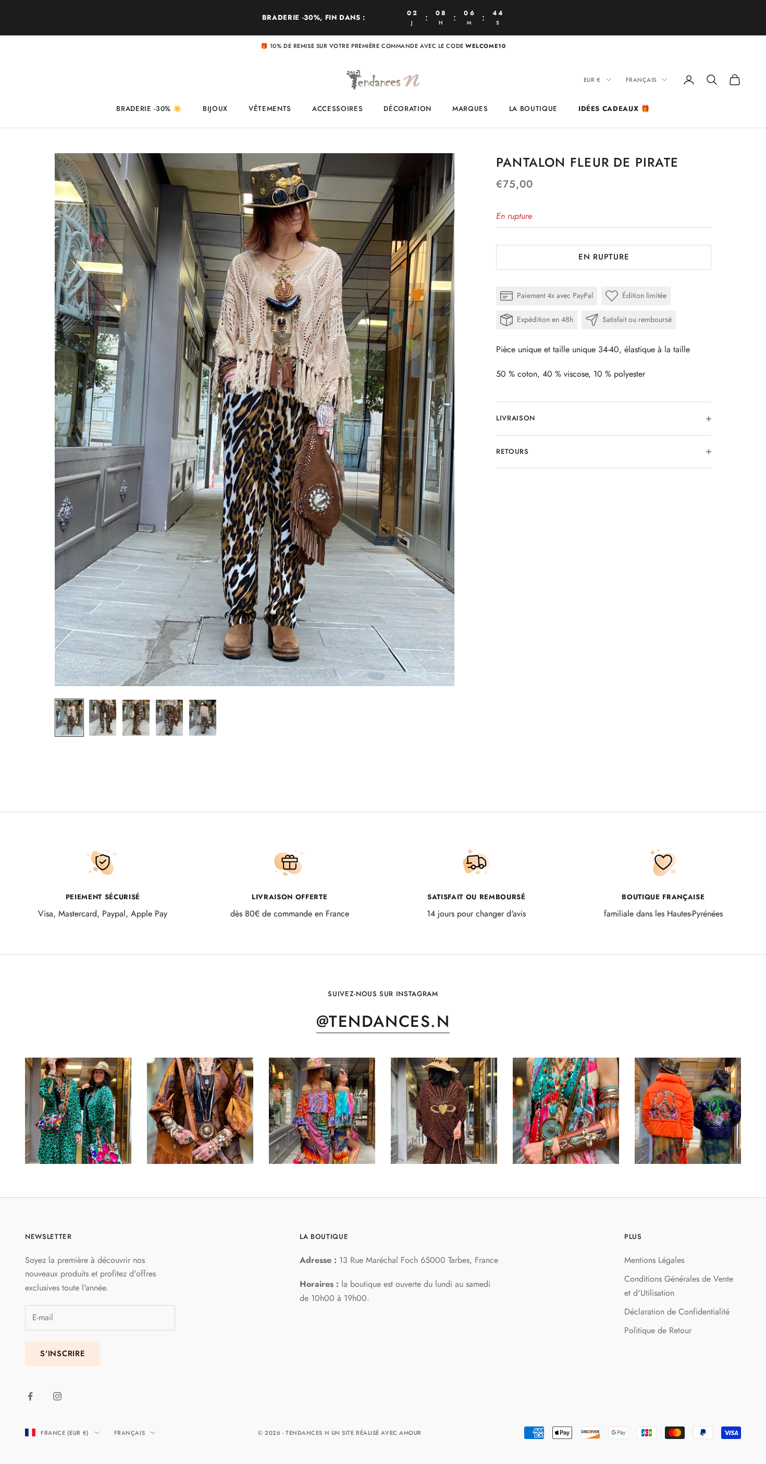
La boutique (533, 109)
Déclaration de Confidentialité (677, 1312)
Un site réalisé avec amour (376, 1433)
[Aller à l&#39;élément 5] (202, 718)
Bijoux (215, 109)
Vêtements (270, 109)
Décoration (407, 109)
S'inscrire (62, 1353)
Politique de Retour (657, 1330)
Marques (470, 109)
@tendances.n (383, 1021)
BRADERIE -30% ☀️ (149, 109)
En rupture (603, 257)
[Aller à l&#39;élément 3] (136, 718)
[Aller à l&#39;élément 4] (169, 718)
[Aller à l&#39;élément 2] (102, 718)
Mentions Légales (654, 1260)
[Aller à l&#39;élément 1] (69, 718)
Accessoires (337, 109)
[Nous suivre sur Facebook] (30, 1396)
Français (641, 80)
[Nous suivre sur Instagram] (57, 1396)
